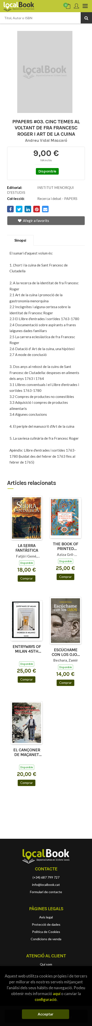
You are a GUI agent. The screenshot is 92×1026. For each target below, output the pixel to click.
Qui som (46, 964)
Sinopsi (20, 240)
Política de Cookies (46, 932)
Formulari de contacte (46, 892)
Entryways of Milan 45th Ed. (27, 649)
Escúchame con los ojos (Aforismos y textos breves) (65, 652)
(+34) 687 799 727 (46, 877)
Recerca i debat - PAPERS (57, 198)
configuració (46, 999)
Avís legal (46, 917)
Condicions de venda (46, 939)
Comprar (26, 578)
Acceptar (45, 1014)
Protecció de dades (46, 924)
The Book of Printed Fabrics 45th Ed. (65, 546)
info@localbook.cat (46, 885)
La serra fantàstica (26, 548)
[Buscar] (86, 17)
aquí (56, 993)
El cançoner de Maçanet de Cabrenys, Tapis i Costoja (26, 752)
